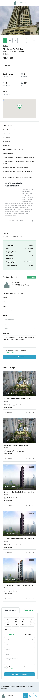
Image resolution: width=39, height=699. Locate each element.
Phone (5, 306)
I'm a (4, 324)
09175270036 (18, 285)
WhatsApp (28, 285)
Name (5, 298)
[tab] (5, 40)
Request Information (20, 357)
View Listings (31, 277)
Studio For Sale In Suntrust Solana (16, 445)
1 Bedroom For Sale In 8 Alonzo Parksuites (19, 539)
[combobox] (19, 329)
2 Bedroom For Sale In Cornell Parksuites (18, 585)
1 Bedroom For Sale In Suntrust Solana (17, 399)
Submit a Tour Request (19, 674)
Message (6, 333)
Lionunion (9, 412)
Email (5, 315)
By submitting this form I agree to (16, 351)
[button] (19, 106)
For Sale (6, 45)
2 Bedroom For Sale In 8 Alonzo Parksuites (19, 492)
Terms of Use (10, 352)
